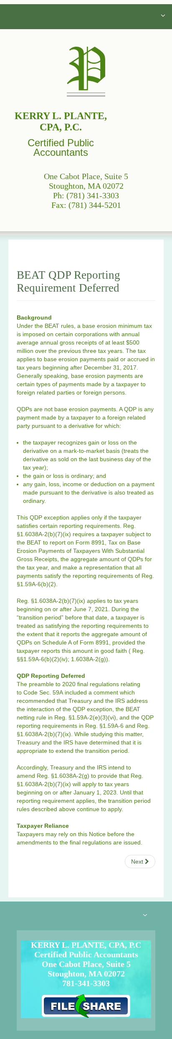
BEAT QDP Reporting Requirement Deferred (68, 281)
